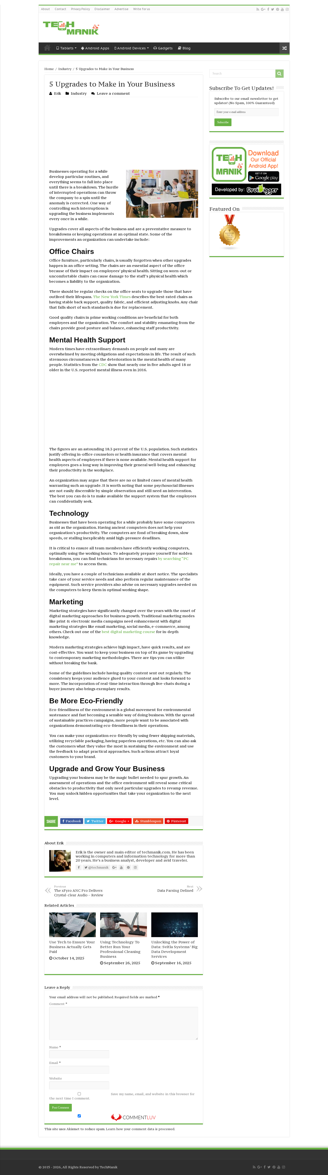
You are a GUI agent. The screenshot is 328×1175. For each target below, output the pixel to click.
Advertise (121, 9)
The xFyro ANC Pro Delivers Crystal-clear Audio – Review (78, 891)
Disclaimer (102, 9)
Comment (58, 1004)
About (45, 9)
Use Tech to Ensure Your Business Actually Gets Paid (72, 947)
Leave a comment (113, 93)
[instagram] (287, 9)
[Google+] (263, 9)
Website (55, 1078)
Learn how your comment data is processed (140, 1129)
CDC (103, 364)
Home (47, 47)
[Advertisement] (123, 133)
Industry (64, 69)
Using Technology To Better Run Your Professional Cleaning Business (120, 949)
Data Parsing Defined (175, 889)
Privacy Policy (80, 9)
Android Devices (131, 48)
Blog (186, 48)
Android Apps (97, 48)
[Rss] (258, 9)
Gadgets (165, 48)
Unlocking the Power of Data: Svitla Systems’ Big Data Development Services (174, 949)
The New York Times (112, 296)
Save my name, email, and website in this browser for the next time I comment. (121, 1096)
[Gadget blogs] (230, 232)
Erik (57, 93)
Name (55, 1047)
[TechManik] (71, 27)
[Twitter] (273, 9)
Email (55, 1063)
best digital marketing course (128, 631)
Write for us (141, 9)
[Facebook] (268, 9)
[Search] (279, 74)
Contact (60, 9)
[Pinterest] (277, 9)
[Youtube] (282, 9)
